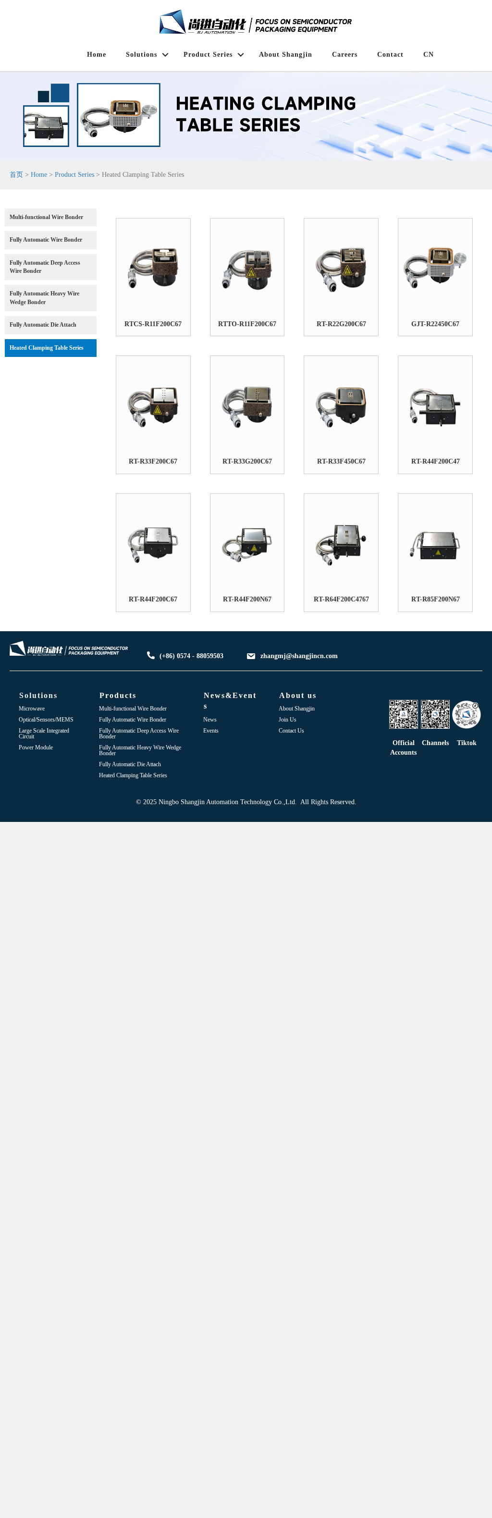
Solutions (141, 54)
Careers (344, 54)
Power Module (36, 747)
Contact (390, 54)
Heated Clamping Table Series (133, 775)
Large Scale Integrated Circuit (44, 733)
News (210, 719)
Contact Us (291, 730)
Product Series (208, 54)
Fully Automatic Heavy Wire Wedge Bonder (140, 750)
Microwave (32, 708)
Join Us (287, 719)
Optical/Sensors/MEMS (46, 719)
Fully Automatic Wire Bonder (132, 719)
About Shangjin (285, 54)
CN (428, 54)
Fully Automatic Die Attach (130, 764)
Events (211, 730)
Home (96, 54)
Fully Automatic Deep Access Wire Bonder (139, 733)
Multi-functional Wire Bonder (133, 708)
